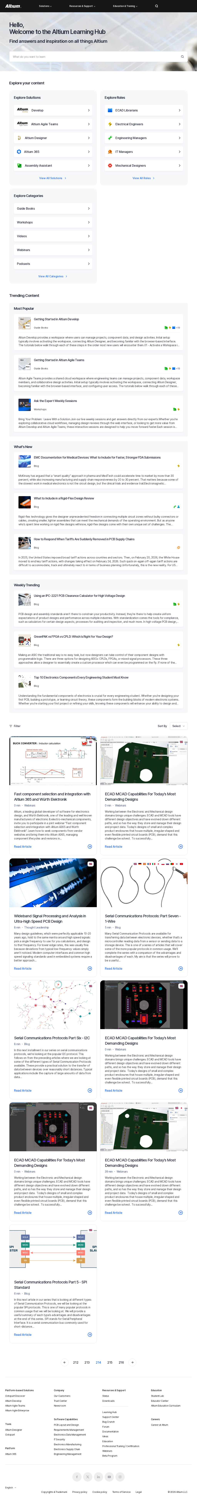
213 (87, 1362)
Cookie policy (99, 1492)
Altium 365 (10, 1454)
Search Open (156, 6)
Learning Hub (109, 1412)
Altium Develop (13, 1400)
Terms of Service (121, 1492)
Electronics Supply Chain (67, 1449)
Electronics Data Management (70, 1434)
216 (121, 1362)
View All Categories (50, 276)
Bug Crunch (108, 1421)
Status (105, 1395)
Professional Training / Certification (120, 1446)
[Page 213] (64, 1362)
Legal (139, 1492)
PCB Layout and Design (66, 1424)
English (9, 1487)
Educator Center (160, 1400)
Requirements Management (69, 1429)
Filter (17, 726)
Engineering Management (67, 1454)
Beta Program (109, 1455)
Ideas (105, 1436)
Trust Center (60, 1400)
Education (107, 1441)
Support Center (110, 1417)
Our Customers (62, 1395)
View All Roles (142, 178)
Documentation (110, 1431)
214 (98, 1362)
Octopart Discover (15, 1395)
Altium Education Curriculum (165, 1405)
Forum (105, 1426)
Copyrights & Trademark (54, 1492)
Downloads (108, 1400)
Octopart (10, 1434)
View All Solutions (50, 178)
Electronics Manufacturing (67, 1444)
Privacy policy (79, 1492)
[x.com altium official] (87, 1477)
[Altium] (13, 6)
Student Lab (157, 1395)
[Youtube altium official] (109, 1477)
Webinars (107, 1450)
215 (110, 1362)
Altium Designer (13, 1429)
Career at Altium (159, 1424)
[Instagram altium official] (120, 1477)
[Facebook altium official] (77, 1477)
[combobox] (179, 726)
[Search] (182, 56)
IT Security (59, 1439)
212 (75, 1362)
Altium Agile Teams (15, 1405)
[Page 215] (132, 1362)
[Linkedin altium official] (98, 1477)
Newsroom (60, 1405)
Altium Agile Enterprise (17, 1410)
